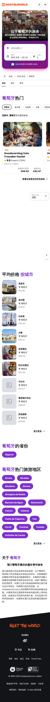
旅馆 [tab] (21, 83)
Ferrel (8, 527)
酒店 (22, 659)
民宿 (27, 659)
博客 (10, 659)
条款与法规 (24, 683)
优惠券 (33, 683)
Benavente (37, 502)
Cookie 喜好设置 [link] (34, 690)
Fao (35, 519)
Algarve (9, 454)
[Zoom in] (46, 255)
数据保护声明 (12, 683)
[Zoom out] (46, 259)
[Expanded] (5, 76)
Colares (25, 510)
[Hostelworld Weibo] (25, 640)
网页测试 (12, 690)
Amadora (10, 486)
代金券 (40, 683)
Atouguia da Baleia (15, 494)
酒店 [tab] (12, 83)
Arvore (26, 486)
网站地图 (22, 690)
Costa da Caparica (14, 519)
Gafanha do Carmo (15, 535)
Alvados (24, 478)
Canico (9, 510)
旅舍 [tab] (4, 83)
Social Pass (36, 659)
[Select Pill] (39, 4)
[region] (25, 227)
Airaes (8, 478)
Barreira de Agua (14, 502)
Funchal (23, 527)
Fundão (40, 527)
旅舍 (6, 150)
